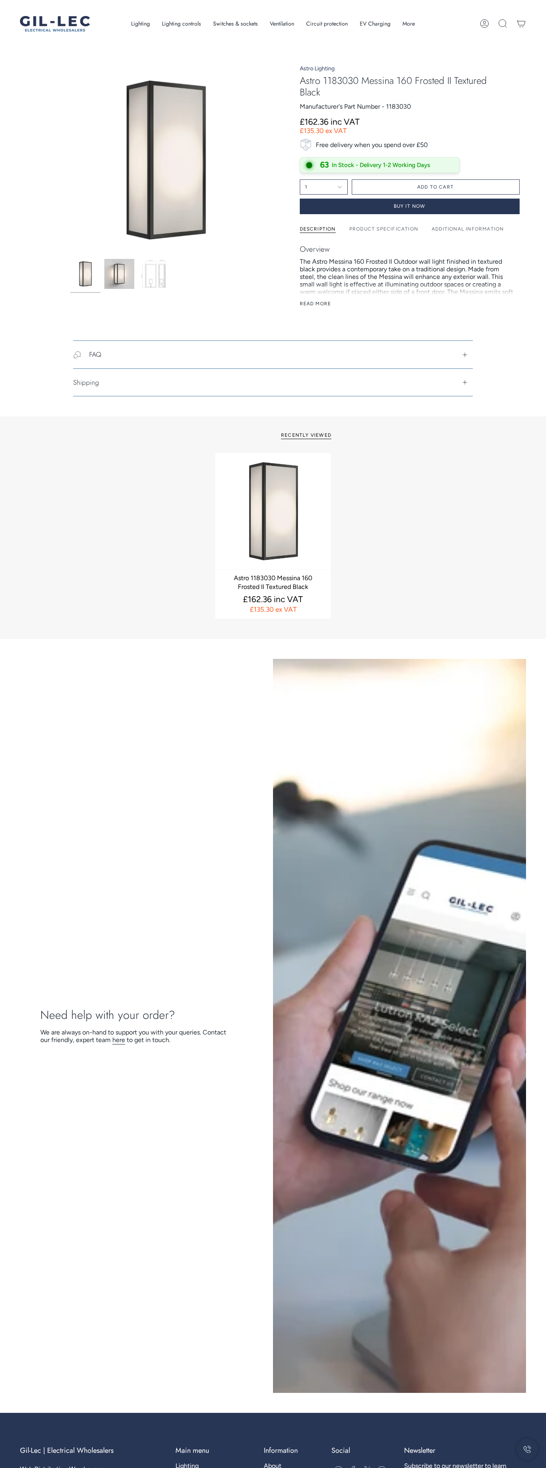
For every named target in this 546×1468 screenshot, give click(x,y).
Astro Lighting (317, 68)
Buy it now (410, 206)
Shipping (86, 382)
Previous (70, 160)
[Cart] (521, 23)
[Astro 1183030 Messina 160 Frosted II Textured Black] (273, 511)
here (118, 1040)
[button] (140, 23)
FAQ (95, 354)
